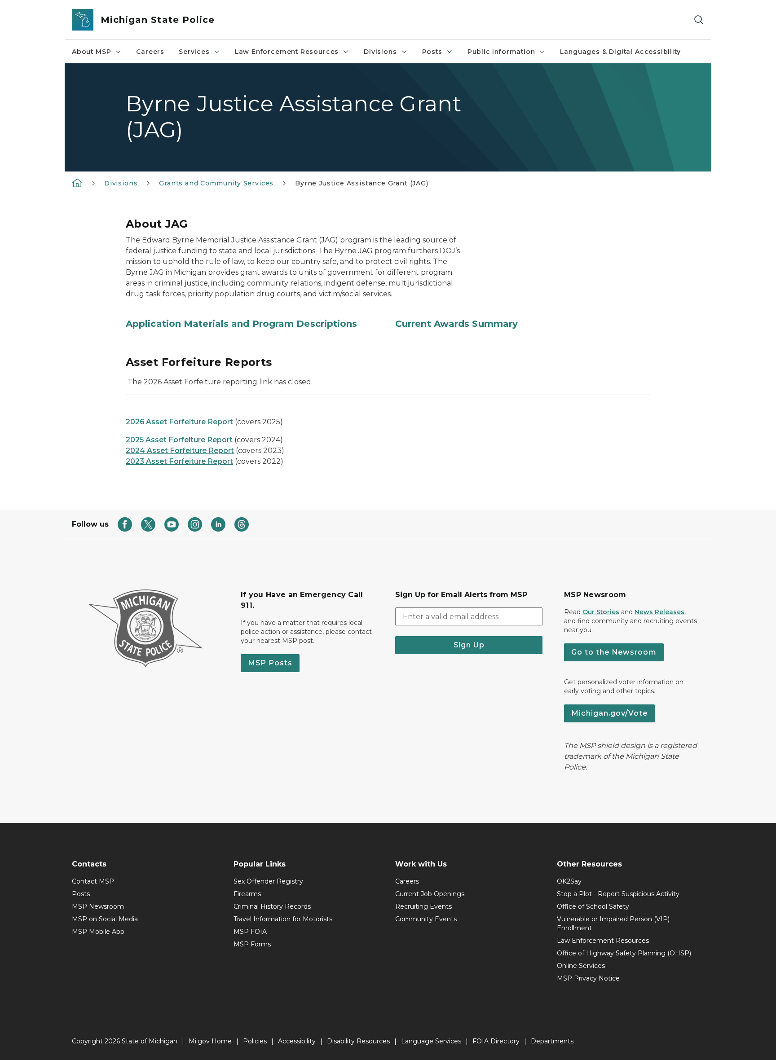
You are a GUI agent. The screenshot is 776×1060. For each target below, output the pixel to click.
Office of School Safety (593, 906)
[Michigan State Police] (77, 183)
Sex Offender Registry (268, 881)
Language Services (431, 1041)
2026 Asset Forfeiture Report (179, 422)
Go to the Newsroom (614, 652)
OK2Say (569, 881)
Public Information (501, 52)
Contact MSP (93, 881)
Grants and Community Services (216, 183)
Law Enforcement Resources (287, 52)
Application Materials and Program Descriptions (241, 323)
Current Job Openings (429, 894)
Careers (150, 52)
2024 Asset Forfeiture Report (180, 450)
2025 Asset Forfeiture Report (180, 439)
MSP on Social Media (105, 919)
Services (194, 52)
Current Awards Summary (456, 323)
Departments (552, 1041)
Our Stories (600, 612)
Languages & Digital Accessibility (620, 52)
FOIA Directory (496, 1041)
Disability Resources (358, 1041)
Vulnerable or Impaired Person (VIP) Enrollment (613, 923)
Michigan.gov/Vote (609, 713)
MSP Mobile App (98, 932)
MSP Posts (270, 663)
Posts (432, 52)
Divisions (380, 52)
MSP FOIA (250, 932)
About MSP (91, 52)
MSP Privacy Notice (588, 978)
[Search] (698, 20)
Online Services (581, 966)
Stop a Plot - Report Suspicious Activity (618, 894)
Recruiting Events (423, 906)
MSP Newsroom (98, 906)
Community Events (426, 919)
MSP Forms (252, 944)
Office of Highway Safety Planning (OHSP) (624, 953)
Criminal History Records (272, 906)
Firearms (247, 894)
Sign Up (469, 645)
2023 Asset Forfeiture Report (179, 461)
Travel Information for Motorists (283, 919)
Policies (255, 1041)
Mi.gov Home (210, 1041)
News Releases (659, 612)
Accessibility (297, 1041)
